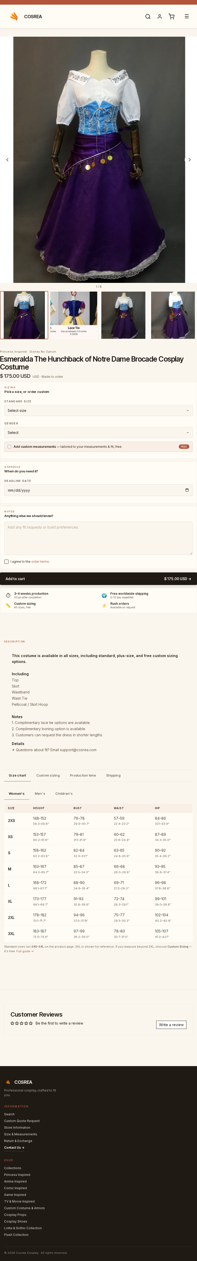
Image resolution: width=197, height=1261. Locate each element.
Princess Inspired (17, 1175)
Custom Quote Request (22, 1121)
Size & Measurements (20, 1134)
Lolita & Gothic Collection (23, 1228)
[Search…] (148, 16)
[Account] (159, 16)
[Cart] (171, 16)
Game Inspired (15, 1195)
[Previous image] (7, 160)
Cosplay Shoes (15, 1221)
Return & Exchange (18, 1141)
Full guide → (25, 951)
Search (9, 1114)
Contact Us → (14, 1147)
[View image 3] (123, 315)
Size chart (17, 775)
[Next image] (189, 160)
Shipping (113, 775)
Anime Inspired (15, 1181)
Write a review (171, 1024)
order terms (40, 561)
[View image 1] (24, 315)
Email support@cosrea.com (73, 750)
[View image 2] (74, 315)
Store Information (17, 1127)
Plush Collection (16, 1235)
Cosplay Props (15, 1215)
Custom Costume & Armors (24, 1208)
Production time (83, 775)
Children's (64, 793)
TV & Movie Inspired (19, 1201)
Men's (40, 793)
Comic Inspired (15, 1188)
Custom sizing (48, 775)
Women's (17, 793)
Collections (12, 1168)
